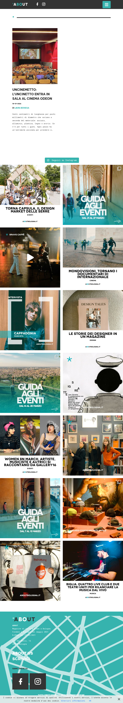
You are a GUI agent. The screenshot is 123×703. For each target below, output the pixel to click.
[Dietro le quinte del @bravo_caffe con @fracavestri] (30, 257)
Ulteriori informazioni (73, 700)
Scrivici (21, 658)
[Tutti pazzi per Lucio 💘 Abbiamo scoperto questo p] (30, 571)
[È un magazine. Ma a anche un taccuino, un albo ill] (93, 320)
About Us (22, 653)
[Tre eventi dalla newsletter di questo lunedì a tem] (30, 508)
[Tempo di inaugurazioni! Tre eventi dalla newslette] (93, 195)
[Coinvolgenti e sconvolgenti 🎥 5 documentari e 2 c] (93, 257)
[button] (106, 4)
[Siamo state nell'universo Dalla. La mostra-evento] (93, 508)
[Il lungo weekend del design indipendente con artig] (30, 195)
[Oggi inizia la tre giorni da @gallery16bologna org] (30, 445)
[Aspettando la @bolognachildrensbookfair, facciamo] (30, 383)
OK (90, 700)
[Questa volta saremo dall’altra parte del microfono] (93, 445)
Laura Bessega (22, 108)
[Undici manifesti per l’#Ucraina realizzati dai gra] (93, 383)
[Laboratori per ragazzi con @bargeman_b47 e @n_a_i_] (93, 571)
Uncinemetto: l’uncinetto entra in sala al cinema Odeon (32, 94)
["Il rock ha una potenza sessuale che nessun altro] (30, 320)
